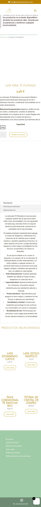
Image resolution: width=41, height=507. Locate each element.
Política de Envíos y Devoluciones (18, 456)
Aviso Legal (10, 449)
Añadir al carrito (18, 134)
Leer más (10, 368)
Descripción (7, 203)
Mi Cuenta (9, 439)
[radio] (2, 127)
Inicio (1, 34)
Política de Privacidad (14, 446)
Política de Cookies (13, 453)
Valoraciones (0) (9, 210)
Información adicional (11, 206)
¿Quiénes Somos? (12, 442)
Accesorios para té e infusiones (15, 34)
